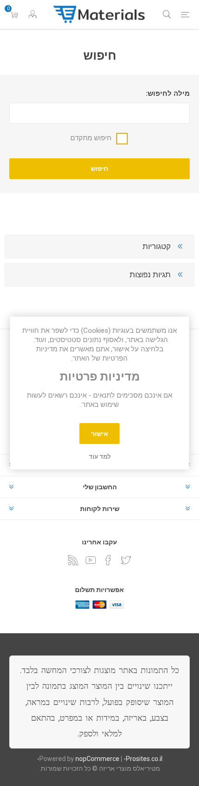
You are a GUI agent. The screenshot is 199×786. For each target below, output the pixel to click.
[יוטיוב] (90, 560)
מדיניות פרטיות (100, 376)
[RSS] (73, 560)
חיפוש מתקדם (91, 138)
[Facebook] (108, 560)
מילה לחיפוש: (168, 93)
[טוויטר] (125, 560)
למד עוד (100, 456)
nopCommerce (97, 758)
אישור (99, 433)
